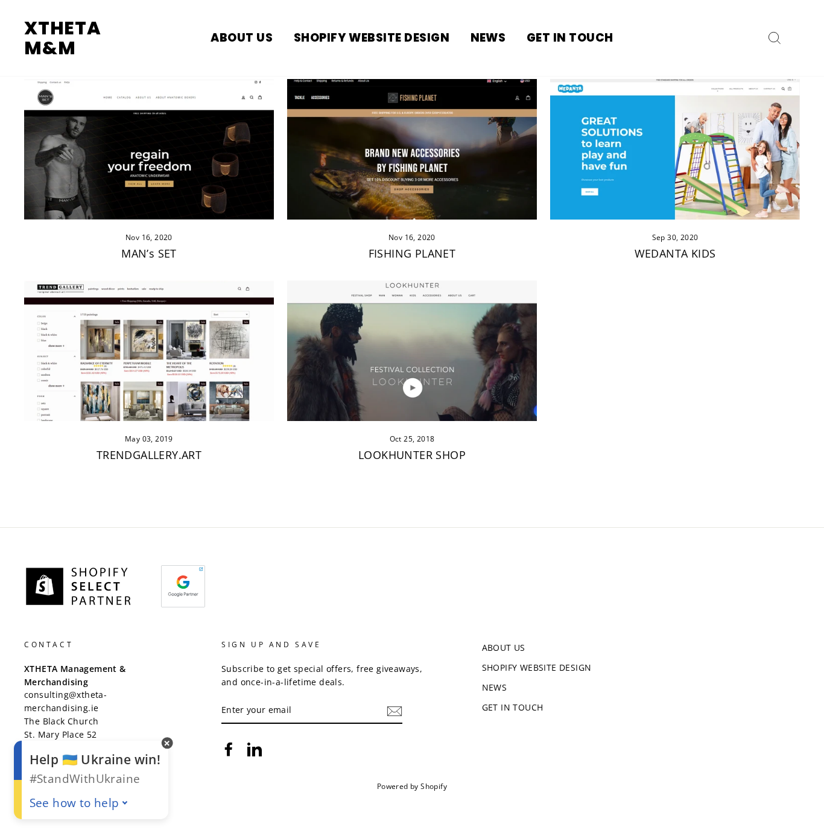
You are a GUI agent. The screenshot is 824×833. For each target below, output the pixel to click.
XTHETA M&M (62, 38)
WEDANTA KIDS (675, 253)
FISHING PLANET (412, 253)
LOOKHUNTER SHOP (412, 455)
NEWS (488, 38)
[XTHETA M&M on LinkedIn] (254, 749)
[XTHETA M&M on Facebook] (228, 749)
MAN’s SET (149, 253)
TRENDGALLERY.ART (149, 455)
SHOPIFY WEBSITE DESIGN (371, 38)
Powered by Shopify (412, 786)
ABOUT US (242, 38)
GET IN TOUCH (570, 38)
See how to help (74, 802)
